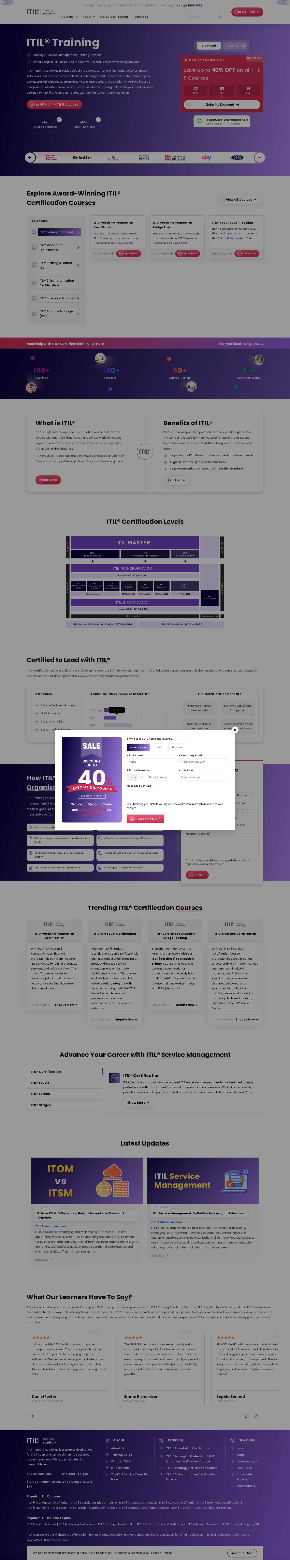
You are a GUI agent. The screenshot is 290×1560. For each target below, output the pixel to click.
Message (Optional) (140, 786)
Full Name (136, 755)
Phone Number (139, 770)
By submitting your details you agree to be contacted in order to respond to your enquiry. (175, 805)
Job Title (187, 770)
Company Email (192, 755)
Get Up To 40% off (145, 818)
